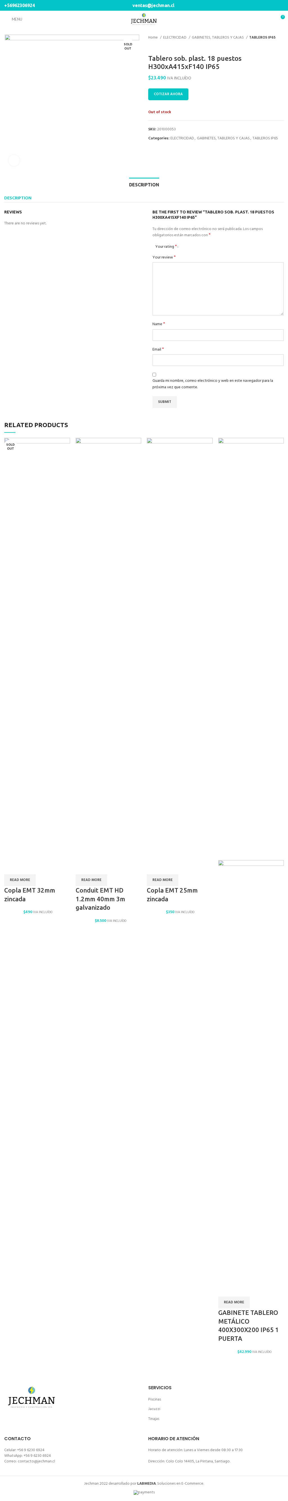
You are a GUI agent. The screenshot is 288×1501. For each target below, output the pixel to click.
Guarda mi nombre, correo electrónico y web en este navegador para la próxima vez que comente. (212, 384)
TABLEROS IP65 (262, 38)
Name (158, 324)
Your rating (166, 246)
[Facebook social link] (274, 5)
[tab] (144, 184)
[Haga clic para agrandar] (14, 160)
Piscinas (154, 1399)
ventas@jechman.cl (152, 5)
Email (158, 350)
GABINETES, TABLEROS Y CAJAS (218, 38)
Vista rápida (11, 867)
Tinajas (153, 1419)
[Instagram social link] (280, 5)
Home (153, 38)
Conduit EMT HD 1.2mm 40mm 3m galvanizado (100, 899)
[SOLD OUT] (37, 649)
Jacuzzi (154, 1409)
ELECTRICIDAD (175, 38)
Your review (164, 258)
